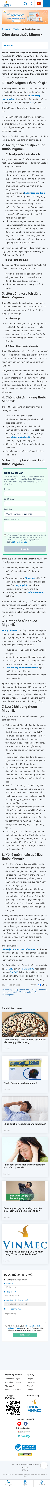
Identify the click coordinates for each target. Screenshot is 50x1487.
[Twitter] (43, 985)
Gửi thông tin (25, 1335)
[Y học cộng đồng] (24, 1432)
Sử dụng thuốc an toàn (31, 29)
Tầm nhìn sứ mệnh (12, 1379)
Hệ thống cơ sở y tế (13, 1382)
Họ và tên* (8, 1284)
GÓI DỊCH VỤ (28, 969)
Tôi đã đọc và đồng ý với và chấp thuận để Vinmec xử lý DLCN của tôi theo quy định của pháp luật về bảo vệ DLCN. (26, 1328)
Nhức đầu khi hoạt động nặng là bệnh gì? (25, 1124)
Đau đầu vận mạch (38, 990)
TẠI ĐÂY (14, 972)
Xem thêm (7, 1049)
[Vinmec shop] (34, 1405)
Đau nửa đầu (24, 990)
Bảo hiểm (30, 1386)
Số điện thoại (9, 499)
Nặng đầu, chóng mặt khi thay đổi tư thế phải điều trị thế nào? (25, 1166)
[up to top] (44, 1465)
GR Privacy (25, 1467)
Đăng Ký (25, 549)
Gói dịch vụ (31, 1382)
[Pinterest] (47, 985)
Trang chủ (6, 29)
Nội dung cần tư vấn (11, 519)
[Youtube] (19, 1424)
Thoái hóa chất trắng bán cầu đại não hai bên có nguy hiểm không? (25, 1041)
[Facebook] (39, 985)
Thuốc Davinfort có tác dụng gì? (20, 1083)
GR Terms (25, 1470)
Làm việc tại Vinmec (13, 1390)
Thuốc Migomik (8, 995)
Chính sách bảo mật (19, 542)
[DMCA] (25, 1454)
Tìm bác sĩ (9, 1386)
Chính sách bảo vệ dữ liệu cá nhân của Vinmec (25, 1464)
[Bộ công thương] (25, 1447)
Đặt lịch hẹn (32, 1390)
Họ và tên (8, 489)
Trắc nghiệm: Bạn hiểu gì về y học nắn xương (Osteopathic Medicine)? (23, 1253)
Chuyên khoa (32, 1379)
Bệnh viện (8, 509)
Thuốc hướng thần (9, 990)
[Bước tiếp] (24, 1436)
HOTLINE (8, 969)
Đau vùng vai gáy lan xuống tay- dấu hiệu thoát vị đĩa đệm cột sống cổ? (23, 1209)
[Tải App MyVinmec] (12, 1408)
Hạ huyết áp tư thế (9, 992)
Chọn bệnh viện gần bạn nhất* (16, 1300)
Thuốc (16, 29)
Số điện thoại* (10, 1292)
